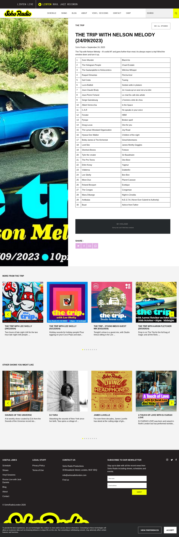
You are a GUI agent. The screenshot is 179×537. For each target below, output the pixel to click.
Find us (65, 480)
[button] (171, 314)
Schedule (51, 13)
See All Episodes (161, 26)
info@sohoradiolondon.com (74, 475)
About (84, 13)
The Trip (79, 25)
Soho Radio (80, 47)
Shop (128, 13)
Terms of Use (38, 470)
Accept (170, 530)
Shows (64, 13)
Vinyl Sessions (100, 13)
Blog (74, 13)
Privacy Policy (38, 466)
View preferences (150, 530)
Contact (117, 13)
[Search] (176, 13)
